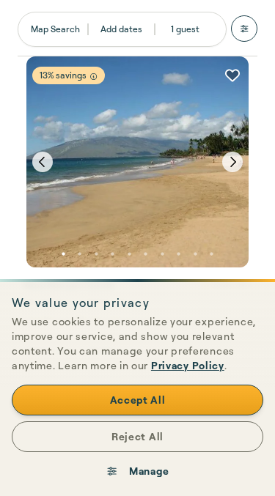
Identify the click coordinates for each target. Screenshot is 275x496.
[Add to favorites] (232, 75)
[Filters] (244, 28)
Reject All (137, 436)
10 (212, 254)
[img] (93, 76)
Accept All (138, 399)
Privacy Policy (187, 365)
